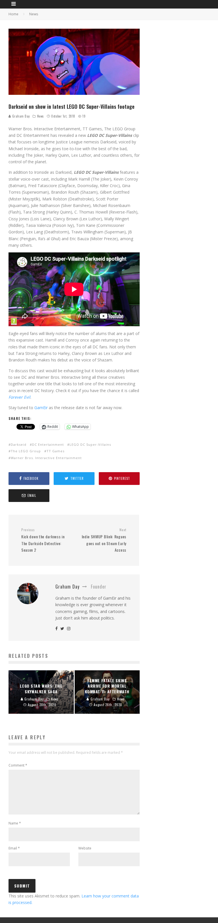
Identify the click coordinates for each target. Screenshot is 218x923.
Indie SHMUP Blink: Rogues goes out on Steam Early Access (104, 540)
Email (14, 848)
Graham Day (20, 116)
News (40, 116)
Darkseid (18, 444)
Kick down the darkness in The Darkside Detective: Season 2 (43, 540)
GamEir (41, 407)
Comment (18, 765)
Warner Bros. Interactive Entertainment (46, 458)
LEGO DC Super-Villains (90, 444)
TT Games (55, 451)
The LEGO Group (26, 451)
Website (84, 848)
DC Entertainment (48, 444)
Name (15, 823)
